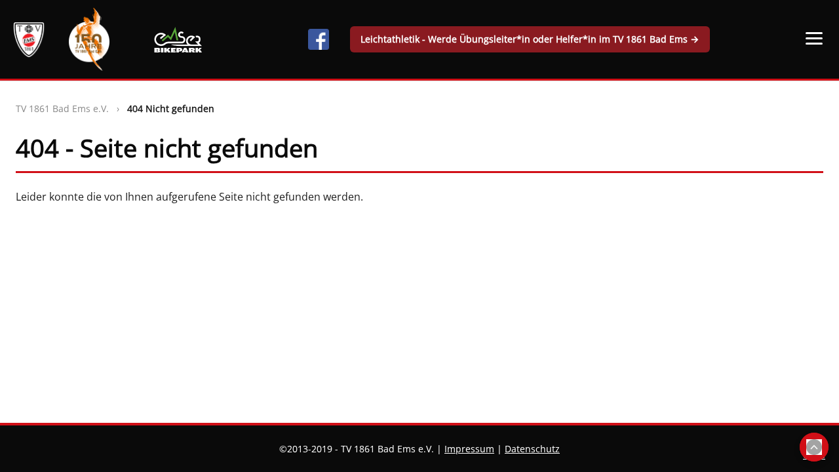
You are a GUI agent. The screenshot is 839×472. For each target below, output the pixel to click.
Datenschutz (532, 448)
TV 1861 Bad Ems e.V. (62, 108)
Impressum (469, 448)
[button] (814, 38)
